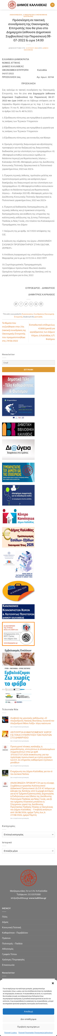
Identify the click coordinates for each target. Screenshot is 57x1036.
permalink (38, 317)
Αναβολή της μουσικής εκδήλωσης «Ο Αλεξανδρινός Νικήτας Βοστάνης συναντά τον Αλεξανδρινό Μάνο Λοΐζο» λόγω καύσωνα (32, 721)
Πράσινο (6, 938)
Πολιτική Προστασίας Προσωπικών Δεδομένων (35, 1033)
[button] (52, 983)
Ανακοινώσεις (16, 15)
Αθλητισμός (8, 948)
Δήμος (5, 922)
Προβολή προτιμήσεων (28, 1026)
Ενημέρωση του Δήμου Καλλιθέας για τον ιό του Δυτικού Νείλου (31, 772)
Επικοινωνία (8, 965)
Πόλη (4, 916)
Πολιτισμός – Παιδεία (12, 943)
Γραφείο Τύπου (9, 954)
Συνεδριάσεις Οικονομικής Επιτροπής (35, 15)
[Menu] (52, 5)
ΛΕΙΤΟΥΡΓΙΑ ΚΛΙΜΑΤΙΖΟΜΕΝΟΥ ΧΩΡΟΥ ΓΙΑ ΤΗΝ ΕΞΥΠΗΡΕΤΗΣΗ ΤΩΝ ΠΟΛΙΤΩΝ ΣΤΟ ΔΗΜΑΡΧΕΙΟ (31, 735)
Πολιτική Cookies (10, 1033)
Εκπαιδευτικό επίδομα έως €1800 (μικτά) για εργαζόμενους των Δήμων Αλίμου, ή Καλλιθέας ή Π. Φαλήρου (42, 331)
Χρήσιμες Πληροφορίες (13, 959)
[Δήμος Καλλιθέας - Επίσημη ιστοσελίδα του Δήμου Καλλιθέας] (28, 5)
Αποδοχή (28, 1011)
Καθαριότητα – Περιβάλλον (15, 932)
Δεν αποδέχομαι (28, 1019)
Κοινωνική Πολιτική (11, 927)
